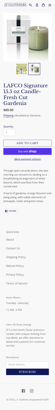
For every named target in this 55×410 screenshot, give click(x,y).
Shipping (8, 115)
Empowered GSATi (39, 399)
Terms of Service (17, 283)
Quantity (8, 126)
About (10, 239)
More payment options (27, 159)
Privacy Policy (15, 274)
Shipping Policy (16, 257)
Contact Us (13, 248)
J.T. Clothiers (22, 399)
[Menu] (50, 4)
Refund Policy (15, 266)
